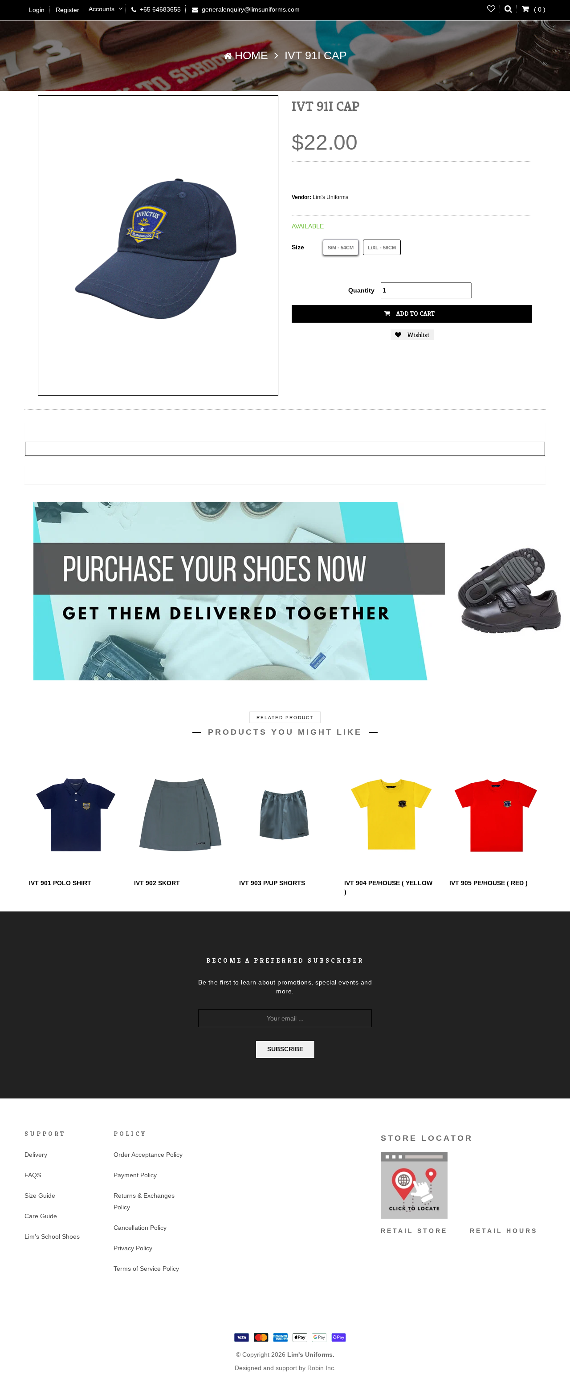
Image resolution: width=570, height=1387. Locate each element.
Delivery (35, 1154)
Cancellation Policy (140, 1227)
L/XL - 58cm (382, 247)
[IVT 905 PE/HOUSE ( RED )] (495, 814)
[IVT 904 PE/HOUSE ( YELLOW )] (390, 814)
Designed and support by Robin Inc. (285, 1367)
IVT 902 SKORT (157, 883)
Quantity (361, 290)
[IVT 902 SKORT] (180, 814)
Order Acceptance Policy (148, 1154)
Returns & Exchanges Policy (144, 1201)
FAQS (32, 1175)
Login (37, 9)
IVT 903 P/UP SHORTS (272, 883)
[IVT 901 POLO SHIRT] (75, 814)
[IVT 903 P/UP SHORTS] (285, 814)
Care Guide (40, 1216)
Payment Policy (135, 1175)
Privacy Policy (133, 1248)
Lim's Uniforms (330, 197)
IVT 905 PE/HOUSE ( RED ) (488, 883)
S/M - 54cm (341, 247)
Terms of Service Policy (146, 1268)
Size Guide (39, 1195)
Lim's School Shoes (52, 1236)
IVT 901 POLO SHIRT (60, 883)
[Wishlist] (491, 9)
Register (67, 9)
